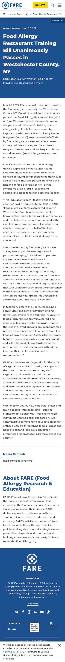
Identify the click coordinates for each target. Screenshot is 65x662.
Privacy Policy (14, 651)
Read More (32, 603)
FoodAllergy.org (26, 541)
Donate (40, 5)
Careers (11, 629)
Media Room (16, 14)
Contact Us (14, 623)
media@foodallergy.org (18, 460)
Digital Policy (40, 641)
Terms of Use (24, 641)
